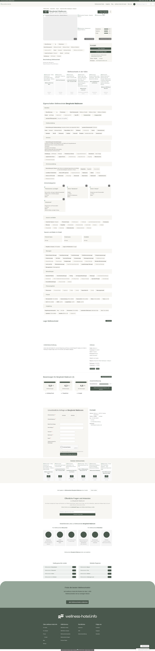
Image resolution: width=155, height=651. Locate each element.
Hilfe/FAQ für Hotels (64, 627)
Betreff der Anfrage (52, 424)
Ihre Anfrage (50, 427)
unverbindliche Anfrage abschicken (68, 454)
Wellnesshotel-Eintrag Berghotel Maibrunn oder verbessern (83, 542)
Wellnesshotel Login (142, 0)
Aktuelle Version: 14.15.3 (89, 650)
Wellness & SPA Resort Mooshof (106, 88)
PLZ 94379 (97, 349)
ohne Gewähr (85, 490)
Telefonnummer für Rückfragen (52, 442)
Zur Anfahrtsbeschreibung (96, 421)
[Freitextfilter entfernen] (151, 4)
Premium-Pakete (64, 640)
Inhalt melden (94, 490)
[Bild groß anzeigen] (54, 186)
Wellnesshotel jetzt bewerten (101, 388)
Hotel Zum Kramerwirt (60, 80)
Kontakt (97, 368)
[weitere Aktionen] (110, 11)
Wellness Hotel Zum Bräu (49, 83)
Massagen (48, 251)
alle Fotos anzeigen (90, 38)
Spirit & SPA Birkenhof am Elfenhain (94, 82)
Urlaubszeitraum (51, 414)
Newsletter (98, 633)
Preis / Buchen (103, 12)
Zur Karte (92, 419)
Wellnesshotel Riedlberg (95, 470)
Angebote (108, 4)
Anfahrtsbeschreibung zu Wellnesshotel (98, 54)
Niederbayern (104, 360)
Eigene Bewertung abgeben (106, 376)
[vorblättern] (74, 27)
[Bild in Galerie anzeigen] (86, 21)
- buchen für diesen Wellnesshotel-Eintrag (106, 541)
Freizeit (48, 294)
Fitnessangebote (50, 286)
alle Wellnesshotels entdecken (78, 602)
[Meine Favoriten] (134, 4)
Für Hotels (45, 627)
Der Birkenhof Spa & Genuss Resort (72, 471)
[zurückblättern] (46, 27)
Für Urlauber (45, 630)
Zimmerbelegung (51, 419)
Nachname (50, 434)
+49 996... (96, 58)
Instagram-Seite (98, 115)
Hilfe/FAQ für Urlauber (65, 630)
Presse (44, 633)
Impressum (80, 627)
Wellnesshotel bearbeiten (65, 633)
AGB (79, 630)
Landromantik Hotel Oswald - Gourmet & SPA (72, 81)
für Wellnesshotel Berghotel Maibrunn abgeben (48, 542)
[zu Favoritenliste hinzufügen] (45, 16)
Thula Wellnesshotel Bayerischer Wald (106, 472)
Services (48, 137)
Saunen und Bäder (51, 217)
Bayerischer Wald (97, 360)
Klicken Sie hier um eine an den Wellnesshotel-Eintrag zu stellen (78, 507)
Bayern (96, 353)
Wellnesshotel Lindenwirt (83, 89)
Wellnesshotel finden (99, 4)
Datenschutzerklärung (66, 451)
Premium (109, 73)
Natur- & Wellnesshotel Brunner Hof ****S (83, 470)
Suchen (153, 4)
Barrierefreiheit (145, 646)
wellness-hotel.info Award (120, 4)
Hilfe (147, 0)
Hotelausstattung (50, 123)
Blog (112, 4)
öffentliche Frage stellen (78, 514)
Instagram (98, 630)
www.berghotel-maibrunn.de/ (101, 60)
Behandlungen (50, 271)
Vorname (50, 431)
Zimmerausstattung (51, 164)
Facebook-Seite (87, 115)
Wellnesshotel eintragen (65, 637)
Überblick (46, 107)
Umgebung (49, 306)
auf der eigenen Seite (95, 541)
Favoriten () (143, 649)
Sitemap (44, 643)
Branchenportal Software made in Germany (69, 650)
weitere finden (60, 541)
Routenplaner (109, 320)
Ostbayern (109, 360)
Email (49, 438)
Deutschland (94, 355)
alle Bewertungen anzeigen (105, 38)
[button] (60, 27)
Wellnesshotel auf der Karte (96, 56)
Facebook (98, 627)
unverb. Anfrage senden (101, 51)
